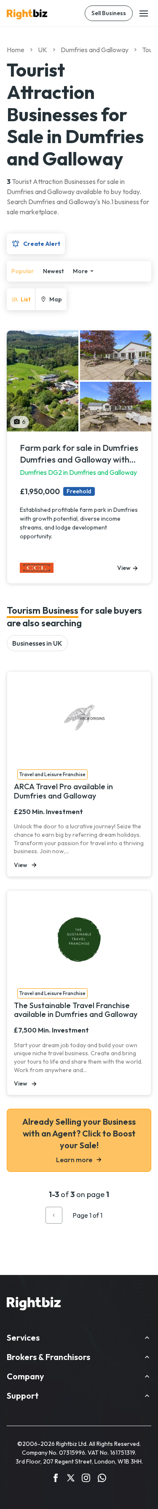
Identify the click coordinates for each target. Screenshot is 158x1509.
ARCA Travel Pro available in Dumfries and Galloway (63, 791)
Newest (53, 271)
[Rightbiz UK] (27, 14)
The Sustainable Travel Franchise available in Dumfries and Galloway (75, 1010)
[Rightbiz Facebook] (55, 1479)
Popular (22, 271)
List (25, 299)
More (80, 271)
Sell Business (108, 13)
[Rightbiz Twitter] (71, 1479)
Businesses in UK (37, 643)
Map (55, 299)
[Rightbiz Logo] (34, 1305)
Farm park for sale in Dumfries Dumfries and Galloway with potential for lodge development (79, 454)
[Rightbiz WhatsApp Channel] (102, 1479)
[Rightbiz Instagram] (86, 1479)
